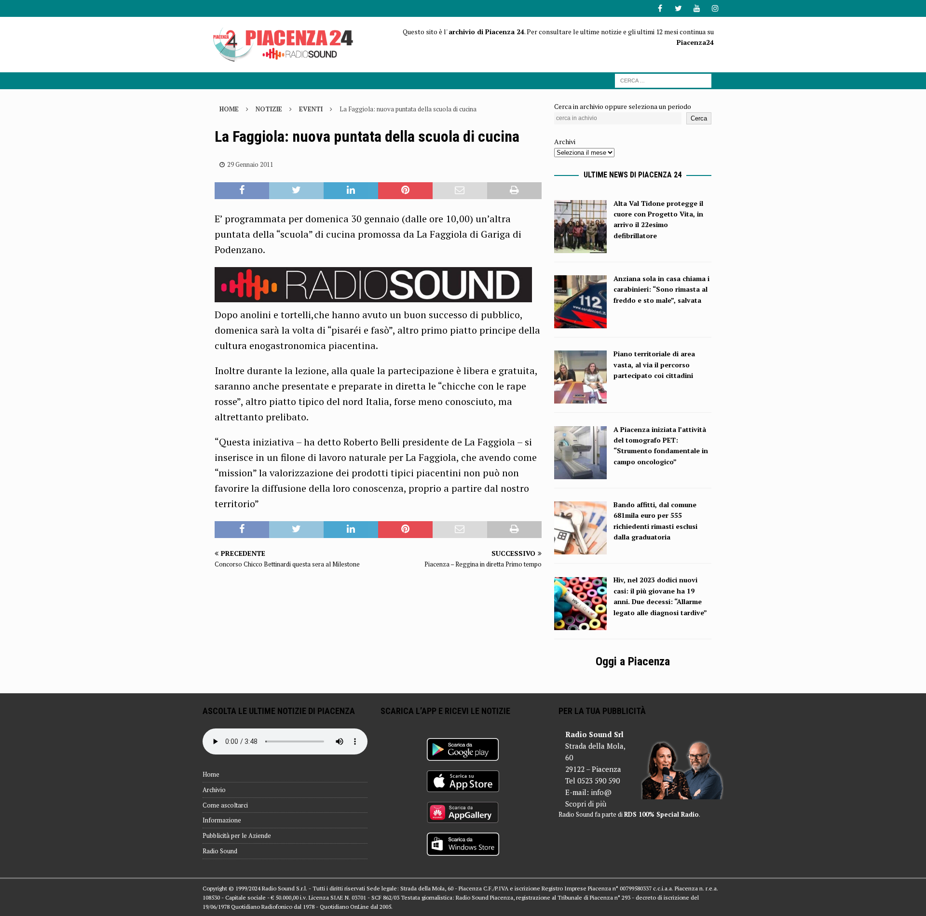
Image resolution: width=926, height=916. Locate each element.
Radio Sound (220, 851)
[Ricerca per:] (663, 79)
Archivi (564, 141)
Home (211, 774)
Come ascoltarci (225, 805)
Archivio (214, 789)
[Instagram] (715, 8)
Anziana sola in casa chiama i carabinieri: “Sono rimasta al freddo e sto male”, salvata (661, 289)
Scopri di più (585, 803)
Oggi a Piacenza (633, 661)
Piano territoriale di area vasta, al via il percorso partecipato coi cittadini (654, 364)
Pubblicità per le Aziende (237, 835)
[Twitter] (678, 8)
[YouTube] (696, 8)
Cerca (699, 118)
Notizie (269, 109)
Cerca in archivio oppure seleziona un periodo (622, 106)
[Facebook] (660, 8)
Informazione (222, 820)
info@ (601, 792)
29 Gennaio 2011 (250, 164)
